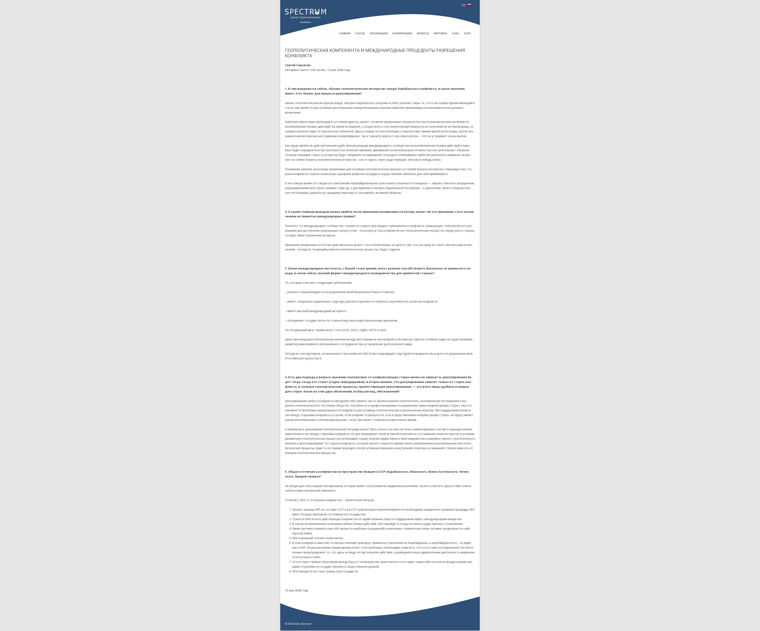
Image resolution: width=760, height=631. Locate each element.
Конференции (402, 33)
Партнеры (440, 33)
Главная (344, 33)
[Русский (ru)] (469, 5)
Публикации (379, 33)
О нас (455, 33)
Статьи (360, 33)
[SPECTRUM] (305, 13)
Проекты (423, 33)
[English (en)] (464, 5)
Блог (467, 33)
